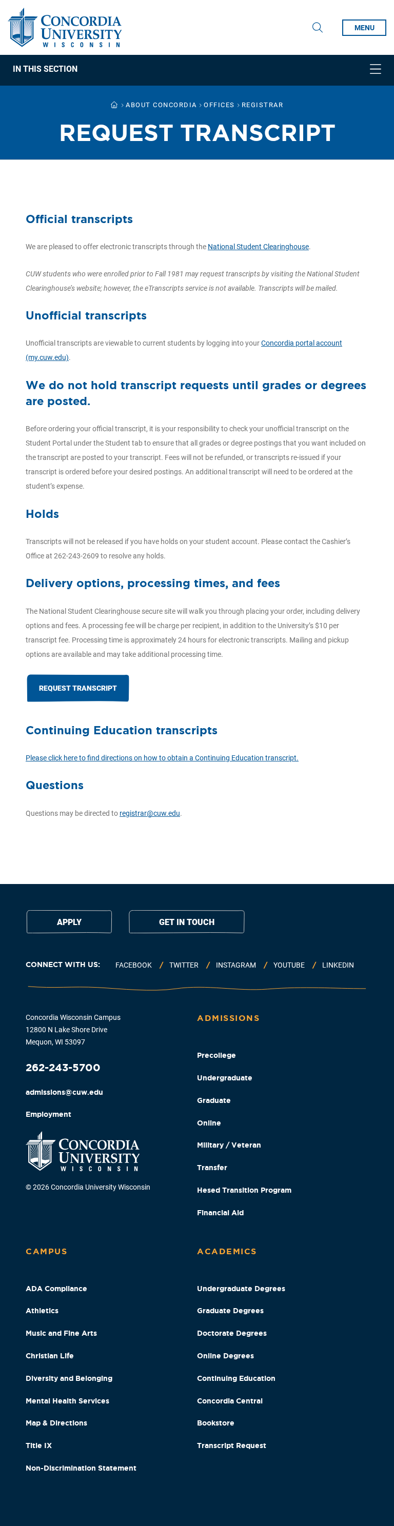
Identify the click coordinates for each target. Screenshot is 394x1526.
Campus (46, 1251)
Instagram (236, 965)
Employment (48, 1114)
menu (364, 28)
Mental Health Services (67, 1401)
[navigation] (197, 70)
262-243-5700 (63, 1067)
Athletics (42, 1311)
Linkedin (338, 965)
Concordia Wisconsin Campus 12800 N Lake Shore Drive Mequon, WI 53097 (73, 1029)
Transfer (212, 1167)
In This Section (45, 69)
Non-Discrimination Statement (81, 1468)
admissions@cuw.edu (64, 1092)
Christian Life (50, 1356)
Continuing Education (236, 1378)
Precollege (216, 1055)
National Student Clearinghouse (258, 247)
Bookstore (215, 1423)
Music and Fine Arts (61, 1333)
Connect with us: (63, 964)
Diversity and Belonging (69, 1378)
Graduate (214, 1100)
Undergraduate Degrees (241, 1288)
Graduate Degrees (230, 1311)
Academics (227, 1251)
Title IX (39, 1445)
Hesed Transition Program (244, 1190)
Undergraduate (224, 1078)
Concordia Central (230, 1401)
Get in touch (186, 922)
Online (209, 1123)
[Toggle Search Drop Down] (317, 27)
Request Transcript (78, 688)
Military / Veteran (229, 1145)
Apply (69, 922)
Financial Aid (220, 1213)
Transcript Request (231, 1445)
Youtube (289, 965)
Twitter (184, 965)
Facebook (133, 965)
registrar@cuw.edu (150, 813)
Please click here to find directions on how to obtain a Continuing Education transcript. (162, 758)
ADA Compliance (56, 1288)
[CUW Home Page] (65, 27)
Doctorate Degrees (232, 1333)
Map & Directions (56, 1423)
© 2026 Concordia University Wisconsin (88, 1187)
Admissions (228, 1017)
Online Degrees (225, 1356)
